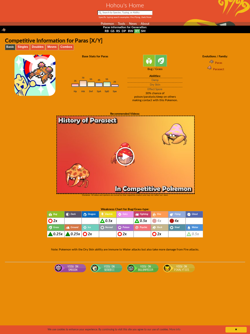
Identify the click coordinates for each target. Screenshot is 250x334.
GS (112, 31)
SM (143, 31)
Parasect (218, 69)
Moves (52, 46)
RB (107, 31)
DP (124, 31)
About (145, 23)
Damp (155, 80)
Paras (218, 62)
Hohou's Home (125, 5)
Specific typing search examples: (125, 17)
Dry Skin (155, 84)
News (133, 23)
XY (137, 31)
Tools (121, 23)
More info (174, 329)
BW (130, 31)
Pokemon (107, 23)
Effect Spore (155, 89)
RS (118, 31)
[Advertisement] (125, 303)
